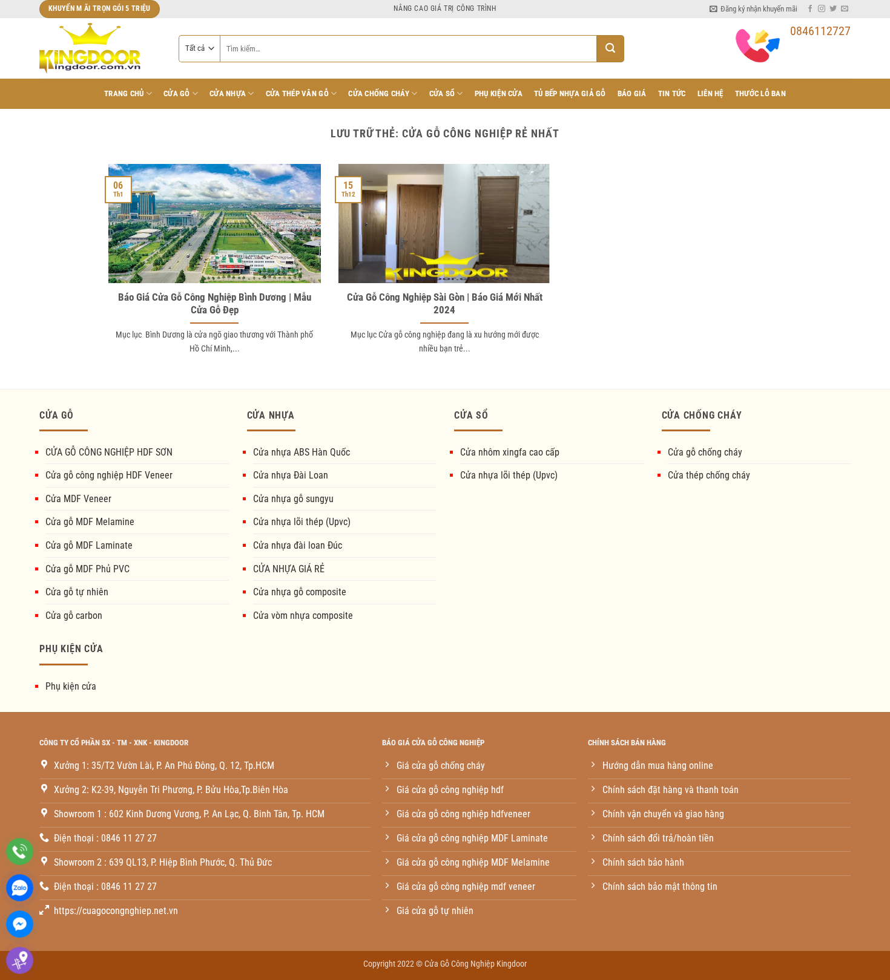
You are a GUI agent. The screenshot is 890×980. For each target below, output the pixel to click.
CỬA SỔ (442, 93)
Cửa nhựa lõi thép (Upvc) (302, 522)
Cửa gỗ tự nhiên (76, 592)
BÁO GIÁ (632, 93)
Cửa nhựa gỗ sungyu (293, 499)
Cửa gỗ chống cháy (705, 452)
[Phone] (19, 851)
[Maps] (19, 960)
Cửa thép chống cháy (709, 475)
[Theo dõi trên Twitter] (833, 9)
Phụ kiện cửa (70, 686)
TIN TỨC (672, 93)
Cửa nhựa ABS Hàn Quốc (301, 452)
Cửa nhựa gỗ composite (299, 592)
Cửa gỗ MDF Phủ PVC (87, 569)
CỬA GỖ (176, 93)
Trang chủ (123, 93)
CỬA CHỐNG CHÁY (378, 93)
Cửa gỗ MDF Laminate (89, 545)
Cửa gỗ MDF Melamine (89, 522)
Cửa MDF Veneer (78, 499)
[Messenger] (19, 924)
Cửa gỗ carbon (73, 615)
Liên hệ (710, 93)
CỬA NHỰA (227, 93)
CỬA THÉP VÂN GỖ (297, 93)
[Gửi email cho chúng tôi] (844, 9)
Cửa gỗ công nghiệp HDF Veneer (109, 475)
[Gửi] (610, 48)
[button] (753, 9)
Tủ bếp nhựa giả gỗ (570, 93)
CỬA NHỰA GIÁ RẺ (289, 569)
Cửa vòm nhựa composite (303, 615)
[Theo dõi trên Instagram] (821, 9)
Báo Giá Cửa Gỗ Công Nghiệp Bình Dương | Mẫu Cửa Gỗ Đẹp (214, 304)
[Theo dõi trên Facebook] (810, 9)
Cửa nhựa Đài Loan (290, 475)
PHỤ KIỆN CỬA (498, 93)
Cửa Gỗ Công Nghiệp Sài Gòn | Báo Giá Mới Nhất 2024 (444, 304)
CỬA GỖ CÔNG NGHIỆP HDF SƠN (109, 452)
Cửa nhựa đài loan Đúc (297, 545)
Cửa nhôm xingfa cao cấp (509, 452)
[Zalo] (19, 887)
